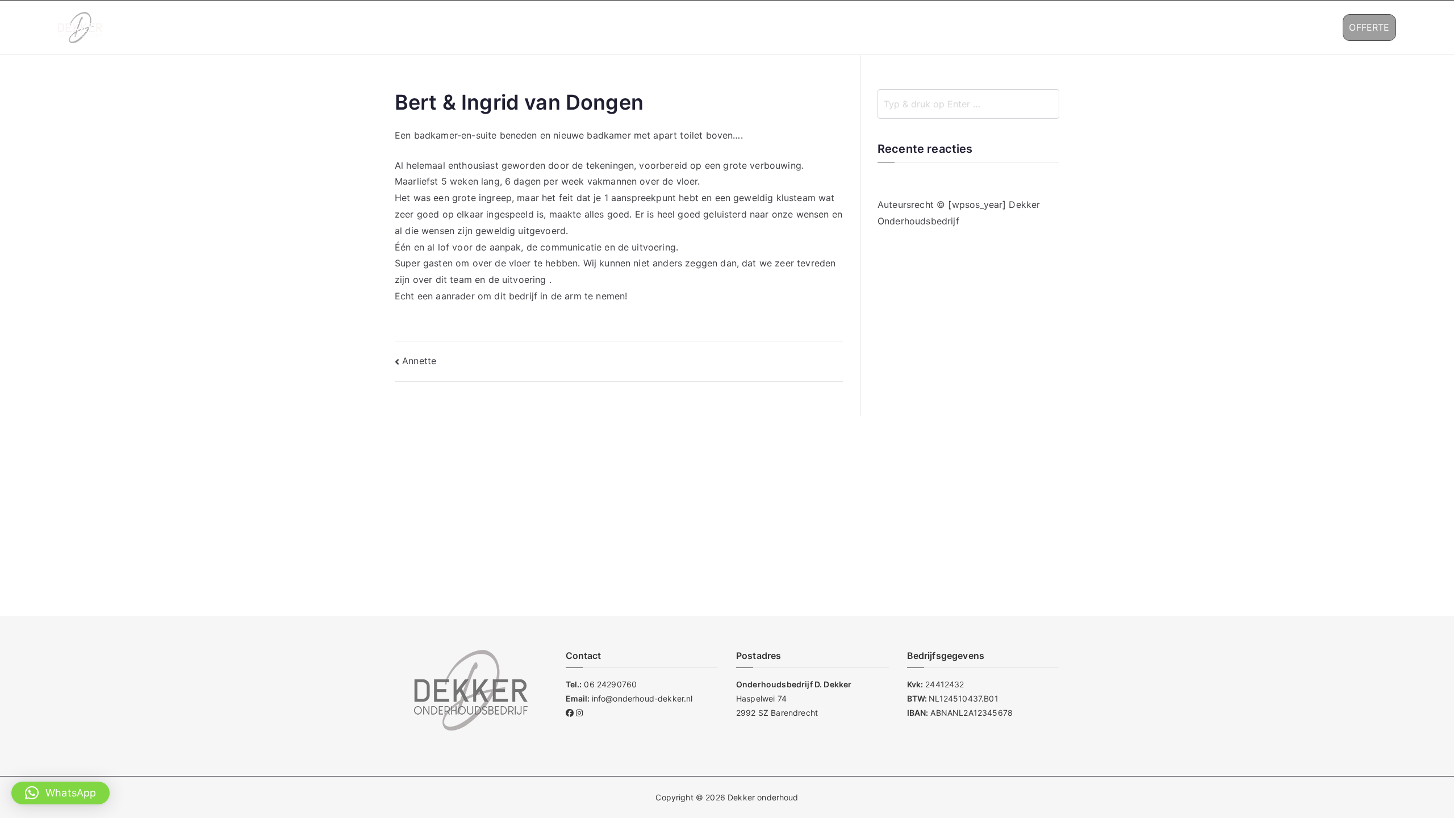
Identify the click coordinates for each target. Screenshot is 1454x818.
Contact (1265, 27)
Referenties (1194, 27)
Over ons (1066, 27)
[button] (1148, 27)
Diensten (1121, 27)
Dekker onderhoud (763, 797)
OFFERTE (1369, 27)
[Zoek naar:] (968, 104)
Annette (419, 360)
